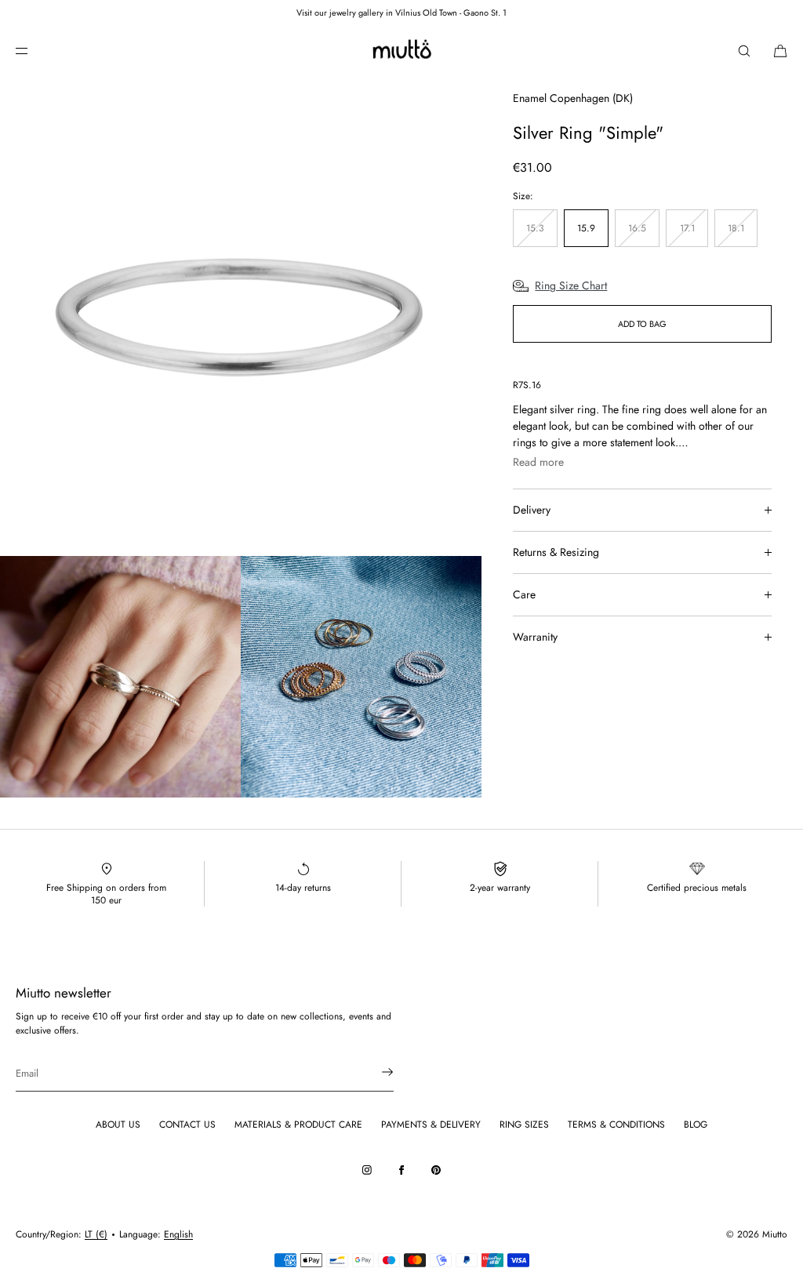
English (178, 1234)
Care (524, 594)
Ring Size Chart (571, 285)
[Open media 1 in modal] (240, 315)
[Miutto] (401, 51)
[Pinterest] (436, 1170)
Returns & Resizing (556, 552)
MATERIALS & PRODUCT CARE (298, 1124)
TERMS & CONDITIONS (616, 1124)
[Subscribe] (374, 1072)
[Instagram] (367, 1170)
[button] (744, 50)
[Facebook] (401, 1170)
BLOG (695, 1124)
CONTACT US (187, 1124)
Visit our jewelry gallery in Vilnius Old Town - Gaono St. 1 (401, 12)
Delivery (531, 510)
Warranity (535, 637)
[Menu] (34, 50)
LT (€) (96, 1234)
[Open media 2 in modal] (120, 676)
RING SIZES (524, 1124)
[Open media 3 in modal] (361, 676)
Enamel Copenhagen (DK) (573, 98)
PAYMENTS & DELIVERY (431, 1124)
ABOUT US (118, 1124)
